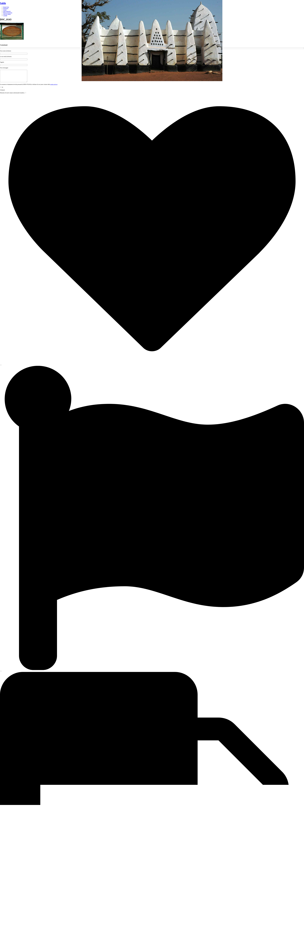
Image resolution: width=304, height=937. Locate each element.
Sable (3, 3)
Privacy (5, 920)
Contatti (5, 15)
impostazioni (48, 931)
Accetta (2, 936)
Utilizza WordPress (5, 926)
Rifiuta (7, 936)
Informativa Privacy (5, 924)
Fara (15, 926)
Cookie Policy (6, 922)
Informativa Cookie (16, 924)
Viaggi (4, 10)
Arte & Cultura (7, 14)
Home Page (6, 7)
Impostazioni (13, 936)
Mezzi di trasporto (7, 12)
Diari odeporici (7, 11)
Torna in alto (30, 926)
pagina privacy (54, 84)
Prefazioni (5, 8)
